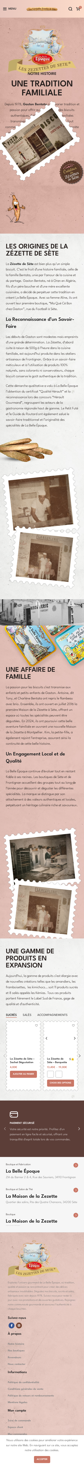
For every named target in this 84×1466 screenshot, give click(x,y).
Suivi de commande (19, 1420)
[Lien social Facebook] (11, 1325)
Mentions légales (17, 1402)
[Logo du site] (42, 8)
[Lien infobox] (42, 1169)
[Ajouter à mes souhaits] (36, 1025)
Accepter (42, 1459)
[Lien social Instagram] (19, 1325)
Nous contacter (16, 1364)
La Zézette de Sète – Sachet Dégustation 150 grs (22, 1062)
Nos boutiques (16, 1350)
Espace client (15, 1427)
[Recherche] (70, 9)
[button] (23, 1074)
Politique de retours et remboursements (31, 1395)
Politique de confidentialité (23, 1382)
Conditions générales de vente (25, 1389)
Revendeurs (14, 1357)
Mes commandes (17, 1434)
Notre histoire (16, 1344)
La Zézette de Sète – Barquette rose (57, 1062)
